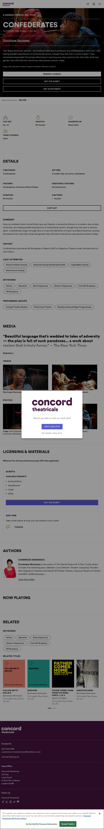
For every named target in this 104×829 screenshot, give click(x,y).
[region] (52, 819)
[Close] (100, 814)
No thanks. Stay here (52, 433)
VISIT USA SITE (52, 426)
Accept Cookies (68, 824)
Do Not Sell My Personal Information (41, 824)
